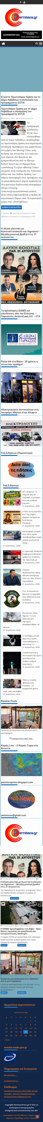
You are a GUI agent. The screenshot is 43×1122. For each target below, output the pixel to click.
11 (11, 1028)
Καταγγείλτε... (10, 1075)
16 (35, 1028)
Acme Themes (30, 1118)
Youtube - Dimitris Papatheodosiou (19, 1094)
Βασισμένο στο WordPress (15, 1115)
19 (16, 1032)
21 (26, 1032)
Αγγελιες (4, 945)
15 (30, 1028)
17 (6, 1032)
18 (11, 1032)
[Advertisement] (21, 69)
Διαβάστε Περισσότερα (11, 207)
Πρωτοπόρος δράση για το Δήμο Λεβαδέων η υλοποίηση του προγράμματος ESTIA (19, 111)
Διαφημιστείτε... (11, 1081)
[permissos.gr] (3, 43)
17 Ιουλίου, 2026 (8, 926)
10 (6, 1028)
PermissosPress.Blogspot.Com (17, 1096)
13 (21, 1028)
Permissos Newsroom (25, 118)
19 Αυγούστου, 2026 (9, 879)
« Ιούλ (7, 1040)
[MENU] (40, 43)
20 (21, 1032)
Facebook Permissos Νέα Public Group (21, 1091)
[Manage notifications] (37, 1117)
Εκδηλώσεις (14, 898)
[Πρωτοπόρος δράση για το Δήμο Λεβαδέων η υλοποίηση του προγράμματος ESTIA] (13, 122)
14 (26, 1028)
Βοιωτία (6, 213)
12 (16, 1028)
